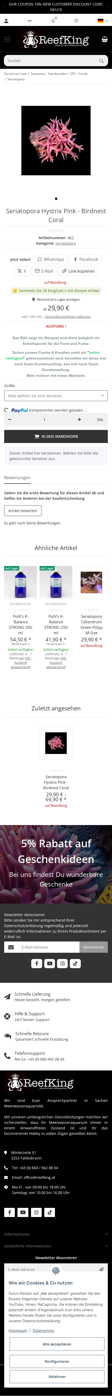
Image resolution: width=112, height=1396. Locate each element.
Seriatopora (65, 243)
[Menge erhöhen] (79, 419)
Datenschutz (43, 1330)
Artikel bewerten (22, 510)
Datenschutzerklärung (23, 925)
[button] (3, 6)
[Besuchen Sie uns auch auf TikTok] (75, 963)
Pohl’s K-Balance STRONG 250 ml (56, 624)
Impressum (18, 1330)
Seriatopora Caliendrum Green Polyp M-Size (91, 624)
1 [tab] (56, 199)
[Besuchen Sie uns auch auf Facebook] (36, 963)
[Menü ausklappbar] (7, 39)
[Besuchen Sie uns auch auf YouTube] (49, 963)
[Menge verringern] (9, 419)
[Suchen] (103, 61)
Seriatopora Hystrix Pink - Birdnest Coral (56, 782)
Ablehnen (57, 1376)
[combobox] (56, 395)
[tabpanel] (56, 140)
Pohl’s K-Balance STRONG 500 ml (20, 624)
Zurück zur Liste (15, 73)
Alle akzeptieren (57, 1344)
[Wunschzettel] (76, 21)
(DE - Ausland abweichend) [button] (21, 662)
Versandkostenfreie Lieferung (67, 316)
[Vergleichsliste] (53, 21)
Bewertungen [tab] (17, 477)
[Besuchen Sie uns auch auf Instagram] (62, 963)
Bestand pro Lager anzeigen (58, 299)
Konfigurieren (57, 1361)
